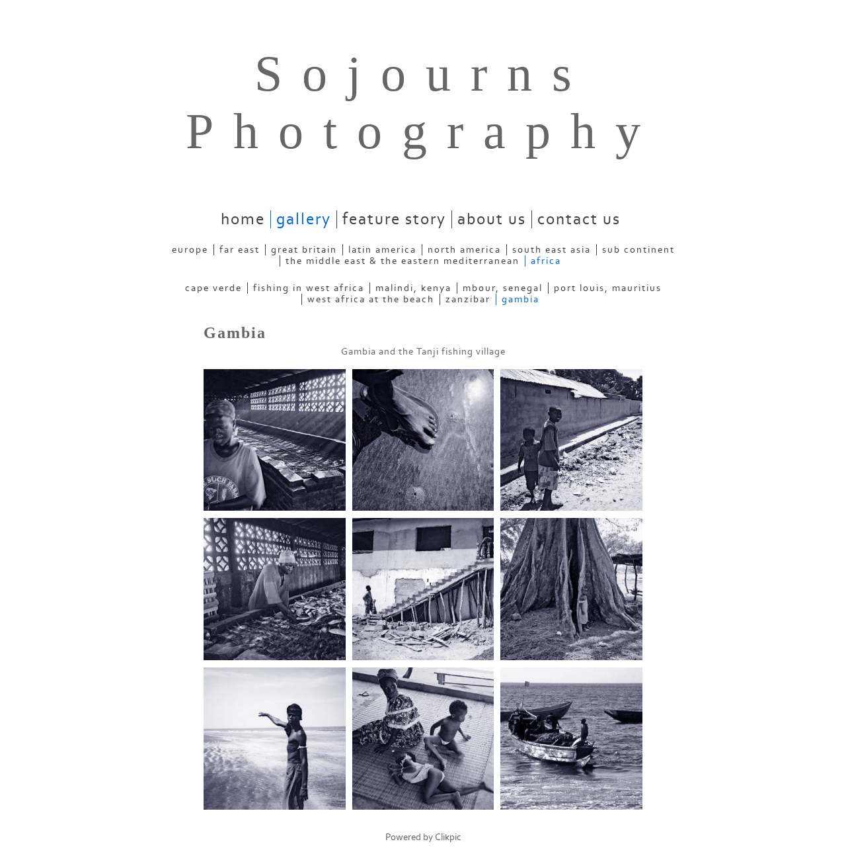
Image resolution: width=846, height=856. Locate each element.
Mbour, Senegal (503, 288)
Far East (239, 249)
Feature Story (394, 219)
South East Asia (551, 249)
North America (464, 249)
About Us (491, 219)
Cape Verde (213, 288)
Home (243, 219)
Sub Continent (638, 249)
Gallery (303, 219)
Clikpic (448, 837)
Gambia (520, 299)
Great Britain (304, 249)
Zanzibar (467, 299)
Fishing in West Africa (308, 288)
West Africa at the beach (370, 299)
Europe (190, 249)
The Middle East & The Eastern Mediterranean (402, 261)
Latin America (382, 249)
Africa (546, 261)
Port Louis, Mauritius (608, 288)
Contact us (579, 219)
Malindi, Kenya (413, 288)
